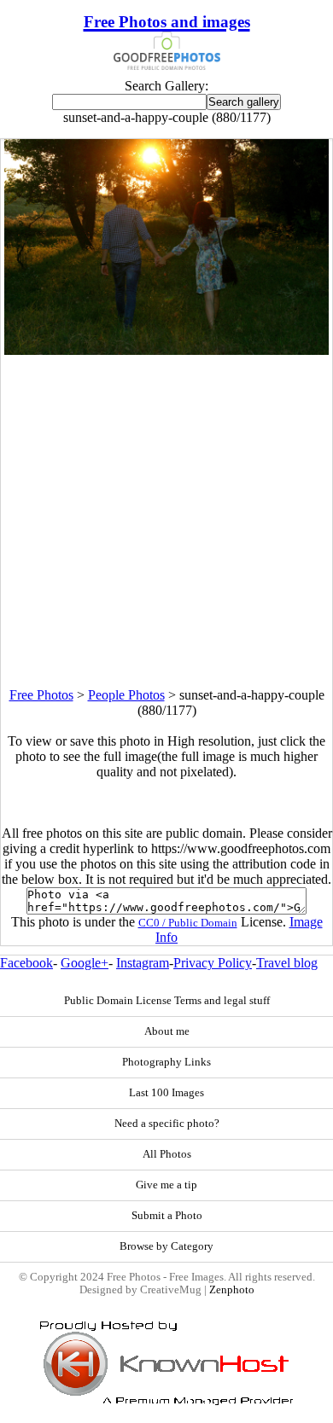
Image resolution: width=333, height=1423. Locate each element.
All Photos (167, 1154)
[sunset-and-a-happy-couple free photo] (166, 350)
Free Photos (41, 695)
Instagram (142, 962)
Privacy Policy (212, 962)
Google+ (84, 962)
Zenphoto (231, 1290)
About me (167, 1031)
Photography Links (166, 1062)
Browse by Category (166, 1246)
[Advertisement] (166, 521)
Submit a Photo (166, 1216)
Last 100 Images (166, 1093)
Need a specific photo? (166, 1124)
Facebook (26, 962)
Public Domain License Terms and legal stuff (167, 1001)
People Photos (126, 695)
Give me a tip (166, 1185)
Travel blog (287, 962)
